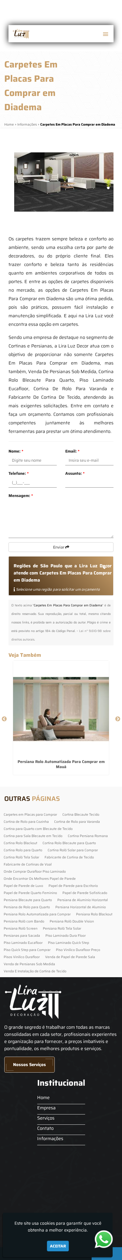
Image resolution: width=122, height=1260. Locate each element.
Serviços (45, 1118)
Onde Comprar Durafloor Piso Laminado (35, 871)
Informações (50, 1138)
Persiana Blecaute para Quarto (28, 900)
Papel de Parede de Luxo (23, 885)
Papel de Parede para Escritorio (73, 885)
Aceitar (58, 1246)
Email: (72, 451)
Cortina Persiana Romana (88, 835)
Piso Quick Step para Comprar (27, 949)
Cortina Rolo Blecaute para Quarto (69, 843)
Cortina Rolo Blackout (20, 843)
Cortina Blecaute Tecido (80, 814)
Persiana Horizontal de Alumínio (80, 907)
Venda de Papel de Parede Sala (70, 957)
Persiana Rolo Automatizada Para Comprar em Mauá (61, 764)
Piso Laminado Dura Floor (65, 935)
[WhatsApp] (106, 1239)
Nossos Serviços (29, 1064)
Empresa (46, 1107)
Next (118, 719)
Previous (4, 719)
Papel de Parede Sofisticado (84, 892)
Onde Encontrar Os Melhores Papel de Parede (40, 878)
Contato (45, 1128)
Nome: (16, 451)
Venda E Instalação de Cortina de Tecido (35, 971)
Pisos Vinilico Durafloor (22, 957)
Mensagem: (21, 495)
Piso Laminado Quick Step (68, 942)
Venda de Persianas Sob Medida (29, 964)
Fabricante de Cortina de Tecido (69, 857)
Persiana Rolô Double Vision (72, 921)
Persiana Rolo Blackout (94, 914)
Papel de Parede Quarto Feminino (30, 892)
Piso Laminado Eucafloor (23, 942)
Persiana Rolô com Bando (24, 921)
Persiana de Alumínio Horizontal (82, 900)
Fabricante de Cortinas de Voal (28, 864)
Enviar (59, 547)
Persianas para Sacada (22, 935)
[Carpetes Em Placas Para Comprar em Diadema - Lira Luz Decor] (20, 33)
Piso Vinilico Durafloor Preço (78, 949)
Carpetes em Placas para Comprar (30, 814)
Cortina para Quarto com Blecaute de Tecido (38, 828)
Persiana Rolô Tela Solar (62, 928)
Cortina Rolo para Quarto (23, 850)
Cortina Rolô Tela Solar (21, 857)
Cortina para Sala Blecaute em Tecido (33, 835)
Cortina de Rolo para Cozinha (26, 821)
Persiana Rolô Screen (20, 928)
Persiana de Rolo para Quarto (27, 907)
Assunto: (75, 473)
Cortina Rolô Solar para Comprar (73, 850)
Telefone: (19, 473)
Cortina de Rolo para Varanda (77, 821)
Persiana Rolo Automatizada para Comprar (37, 914)
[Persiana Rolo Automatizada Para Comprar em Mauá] (61, 709)
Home (43, 1097)
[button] (105, 34)
